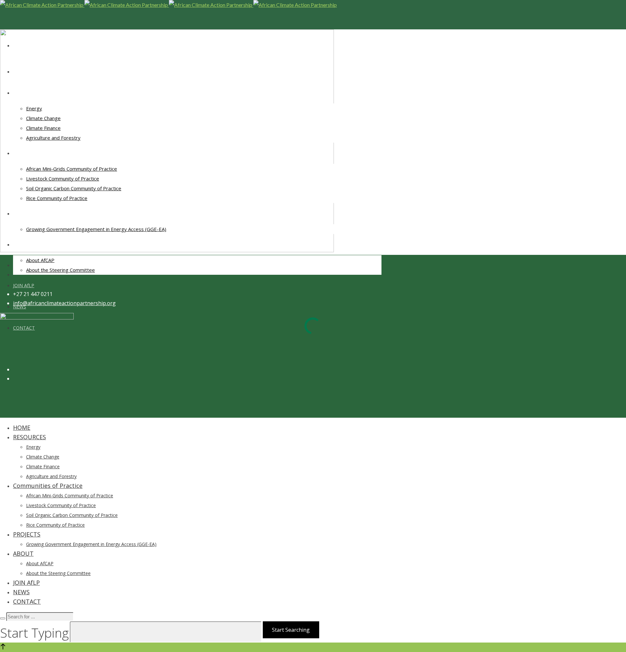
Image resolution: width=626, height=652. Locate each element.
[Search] (2, 618)
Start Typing (34, 632)
